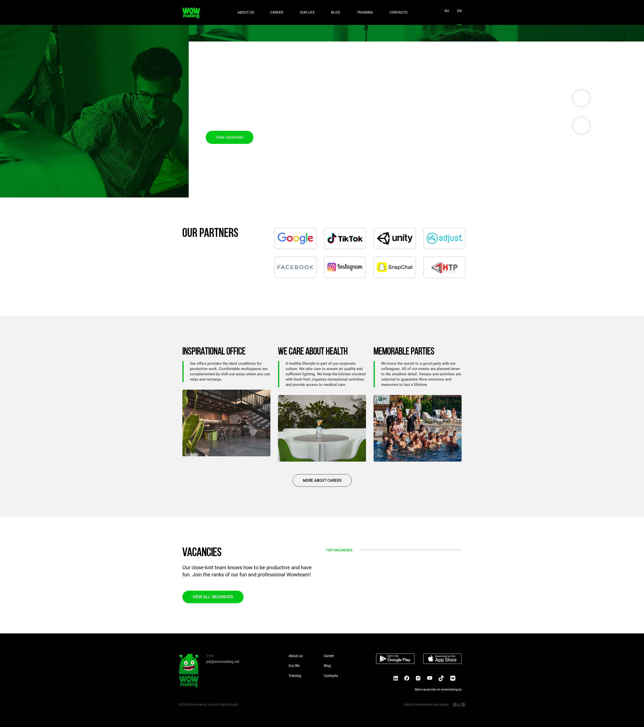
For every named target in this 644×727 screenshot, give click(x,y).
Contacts (398, 12)
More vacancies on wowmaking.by (438, 689)
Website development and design (426, 704)
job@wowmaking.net (222, 662)
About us (245, 12)
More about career (322, 480)
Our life (307, 12)
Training (365, 12)
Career (276, 12)
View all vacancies (213, 596)
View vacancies (229, 137)
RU (447, 11)
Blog (335, 12)
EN (459, 11)
